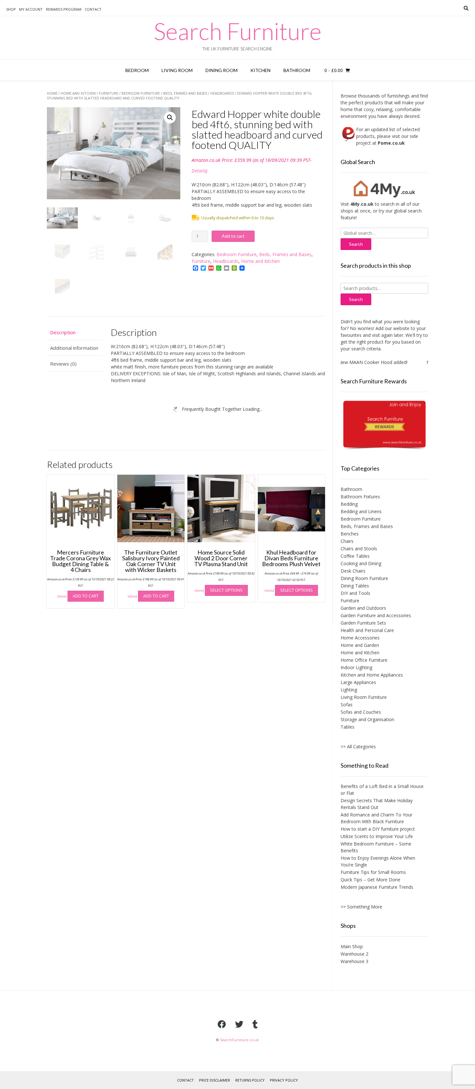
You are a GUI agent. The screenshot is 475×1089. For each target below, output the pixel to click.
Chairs (347, 541)
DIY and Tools (355, 593)
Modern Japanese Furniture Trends (377, 887)
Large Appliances (358, 682)
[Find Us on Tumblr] (255, 1024)
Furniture (108, 93)
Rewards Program (63, 9)
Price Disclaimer (214, 1080)
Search (356, 299)
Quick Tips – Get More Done (370, 879)
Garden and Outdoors (363, 608)
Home (52, 93)
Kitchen (260, 70)
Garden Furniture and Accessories (376, 615)
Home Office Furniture (364, 660)
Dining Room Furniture (364, 578)
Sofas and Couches (361, 712)
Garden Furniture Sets (363, 623)
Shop (11, 9)
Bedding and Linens (361, 511)
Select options (226, 590)
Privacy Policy (284, 1080)
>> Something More (361, 907)
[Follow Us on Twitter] (239, 1024)
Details (199, 171)
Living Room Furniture (364, 697)
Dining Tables (355, 586)
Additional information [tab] (74, 348)
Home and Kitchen (78, 93)
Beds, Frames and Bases (185, 93)
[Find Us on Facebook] (221, 1024)
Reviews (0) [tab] (63, 363)
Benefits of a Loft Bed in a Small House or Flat (382, 789)
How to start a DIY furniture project (378, 829)
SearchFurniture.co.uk (239, 1039)
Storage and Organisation (367, 719)
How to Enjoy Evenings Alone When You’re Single (378, 861)
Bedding (349, 504)
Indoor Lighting (356, 667)
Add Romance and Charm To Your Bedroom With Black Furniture (376, 818)
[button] (170, 117)
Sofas (347, 704)
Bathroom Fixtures (360, 496)
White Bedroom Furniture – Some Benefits (376, 847)
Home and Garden (360, 645)
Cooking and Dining (361, 563)
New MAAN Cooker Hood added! (360, 362)
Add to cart (233, 236)
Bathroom (296, 70)
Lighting (349, 690)
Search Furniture (238, 31)
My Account (31, 9)
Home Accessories (360, 638)
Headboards (222, 93)
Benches (350, 534)
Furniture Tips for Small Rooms (373, 872)
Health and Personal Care (367, 630)
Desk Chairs (353, 571)
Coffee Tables (355, 556)
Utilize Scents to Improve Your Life (377, 836)
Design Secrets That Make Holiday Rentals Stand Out (377, 803)
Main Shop (352, 946)
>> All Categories (358, 746)
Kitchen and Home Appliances (372, 675)
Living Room (177, 70)
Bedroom (137, 70)
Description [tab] (63, 332)
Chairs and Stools (359, 548)
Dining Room (222, 70)
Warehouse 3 (354, 961)
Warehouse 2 (354, 954)
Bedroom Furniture (140, 93)
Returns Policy (250, 1080)
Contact (93, 9)
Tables (347, 727)
